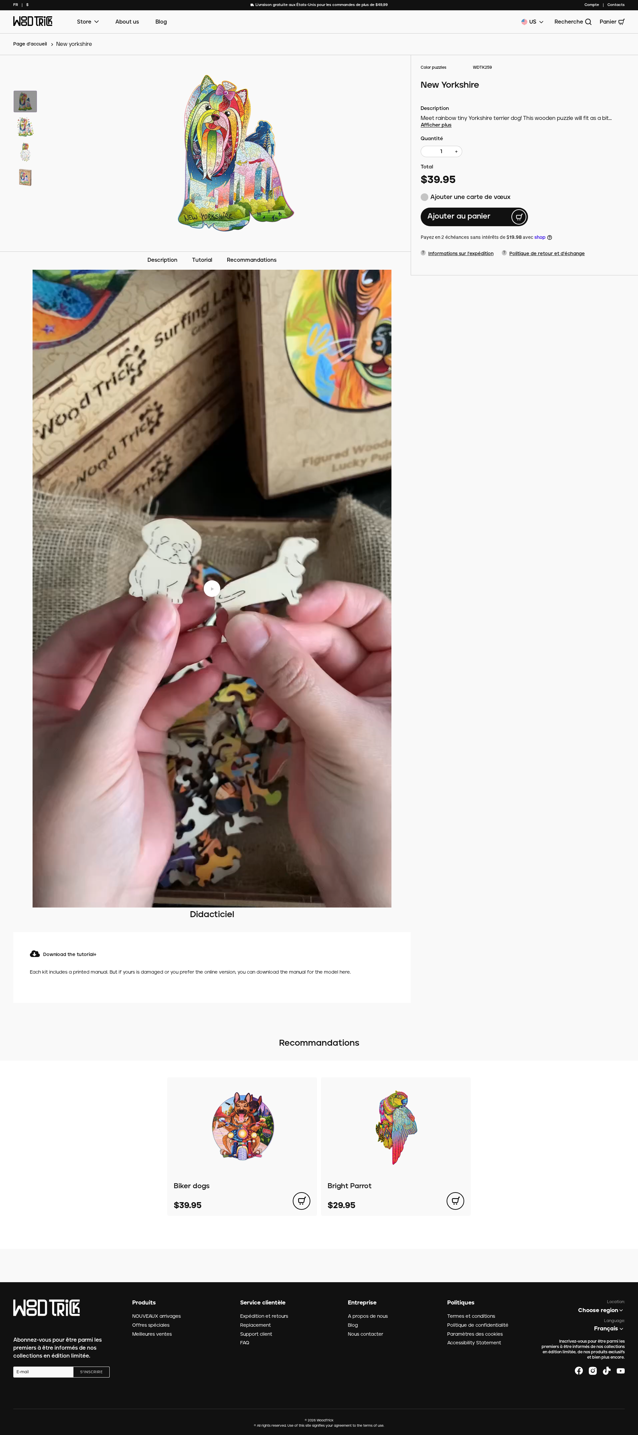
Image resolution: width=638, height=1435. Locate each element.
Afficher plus (436, 125)
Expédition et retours (264, 1316)
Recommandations (251, 260)
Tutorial (202, 260)
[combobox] (15, 5)
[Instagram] (593, 1371)
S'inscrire (91, 1372)
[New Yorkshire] (236, 153)
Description (162, 260)
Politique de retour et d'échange (547, 253)
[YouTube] (621, 1371)
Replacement (255, 1325)
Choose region (598, 1310)
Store (84, 22)
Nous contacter (365, 1334)
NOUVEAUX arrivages (156, 1316)
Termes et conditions (471, 1316)
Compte (592, 5)
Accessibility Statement (474, 1343)
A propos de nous (368, 1316)
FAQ (244, 1343)
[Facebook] (579, 1371)
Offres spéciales (150, 1325)
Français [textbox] (606, 1329)
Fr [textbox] (15, 5)
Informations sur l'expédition (460, 253)
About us (127, 22)
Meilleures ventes (152, 1334)
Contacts (616, 5)
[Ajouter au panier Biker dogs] (301, 1201)
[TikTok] (607, 1371)
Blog (161, 22)
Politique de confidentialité (477, 1325)
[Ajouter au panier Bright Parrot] (455, 1201)
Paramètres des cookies (475, 1334)
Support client (256, 1334)
